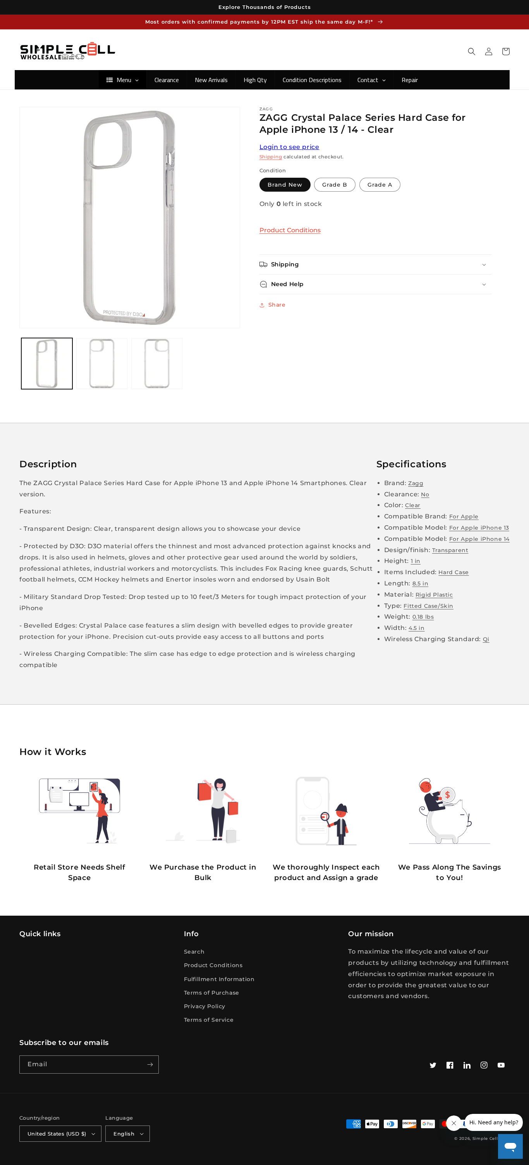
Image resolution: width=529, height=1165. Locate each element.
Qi (486, 639)
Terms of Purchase (211, 992)
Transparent (450, 550)
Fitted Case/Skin (428, 605)
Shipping (270, 157)
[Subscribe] (149, 1064)
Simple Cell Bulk (491, 1138)
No (425, 494)
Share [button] (277, 304)
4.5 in (417, 628)
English (123, 1134)
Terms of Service (209, 1019)
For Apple (464, 516)
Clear (413, 505)
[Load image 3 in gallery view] (156, 363)
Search (194, 951)
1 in (416, 561)
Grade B (334, 184)
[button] (471, 51)
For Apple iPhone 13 (479, 527)
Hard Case (453, 572)
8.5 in (420, 583)
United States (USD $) (56, 1134)
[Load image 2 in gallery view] (101, 363)
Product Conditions (290, 230)
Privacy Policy (204, 1006)
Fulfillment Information (219, 979)
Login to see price (289, 147)
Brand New (285, 184)
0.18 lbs (423, 616)
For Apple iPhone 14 (479, 538)
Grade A (380, 184)
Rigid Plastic (434, 594)
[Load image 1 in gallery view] (46, 363)
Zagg (415, 483)
